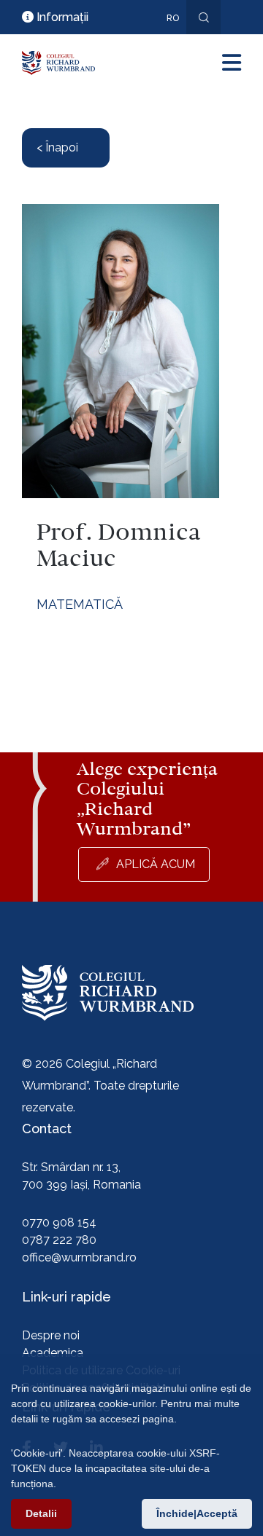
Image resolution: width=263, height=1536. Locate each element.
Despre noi (51, 1335)
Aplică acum (155, 864)
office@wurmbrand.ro (79, 1257)
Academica (52, 1353)
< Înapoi (57, 147)
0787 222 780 (59, 1240)
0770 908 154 (59, 1222)
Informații (61, 17)
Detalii (41, 1513)
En (165, 39)
